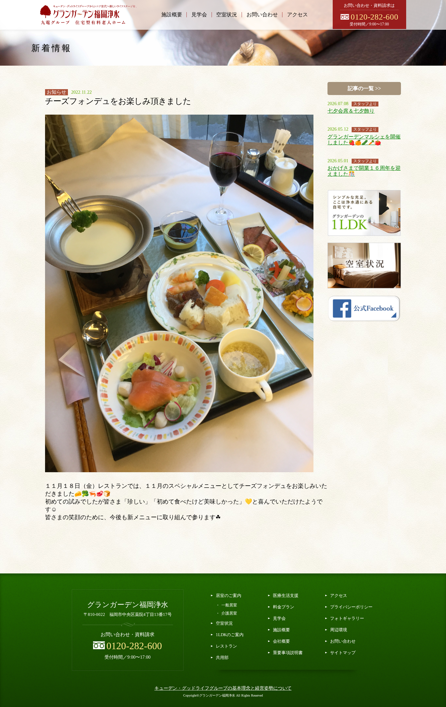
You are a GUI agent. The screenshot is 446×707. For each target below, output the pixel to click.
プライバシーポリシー (351, 606)
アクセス (297, 14)
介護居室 (229, 613)
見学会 (199, 14)
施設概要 (171, 14)
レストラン (226, 646)
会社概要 (281, 641)
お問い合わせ (262, 14)
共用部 (222, 657)
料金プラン (283, 606)
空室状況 (226, 14)
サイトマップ (343, 652)
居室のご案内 (228, 595)
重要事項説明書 (288, 652)
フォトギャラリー (347, 618)
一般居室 (229, 605)
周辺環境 (338, 629)
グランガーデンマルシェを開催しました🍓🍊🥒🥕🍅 (364, 139)
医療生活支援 (285, 595)
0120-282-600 (374, 16)
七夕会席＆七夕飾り (350, 111)
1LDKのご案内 (230, 634)
